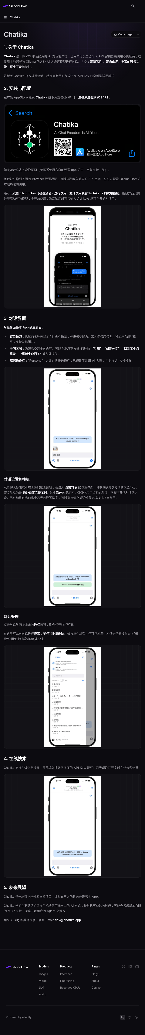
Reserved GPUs (70, 987)
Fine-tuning (67, 980)
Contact (96, 987)
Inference (66, 974)
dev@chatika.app (68, 920)
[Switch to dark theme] (136, 1017)
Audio (42, 994)
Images (43, 974)
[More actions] (140, 6)
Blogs (95, 974)
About (95, 980)
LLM (41, 987)
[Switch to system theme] (122, 1017)
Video (43, 980)
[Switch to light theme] (129, 1017)
